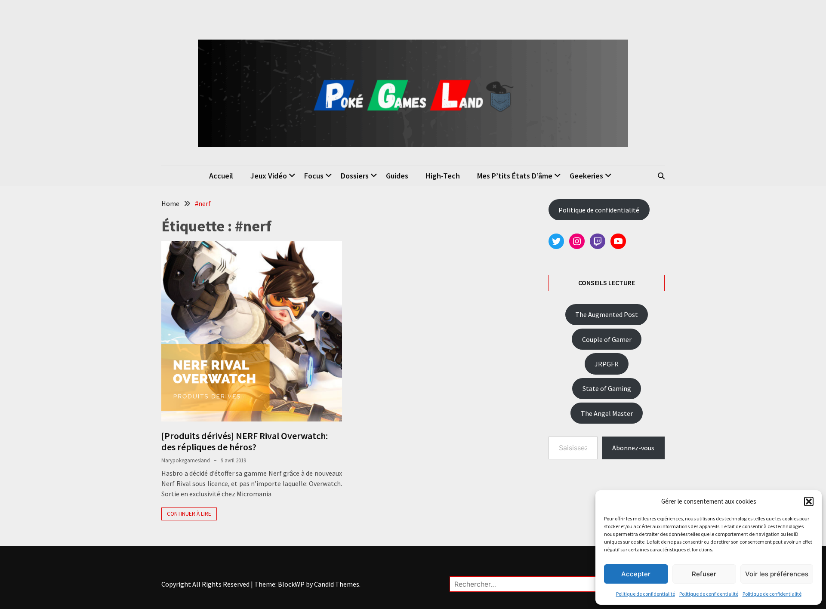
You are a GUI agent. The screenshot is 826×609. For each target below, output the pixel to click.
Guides (397, 176)
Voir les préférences (776, 574)
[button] (808, 501)
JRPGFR (607, 364)
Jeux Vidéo (268, 176)
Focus (314, 176)
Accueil (221, 176)
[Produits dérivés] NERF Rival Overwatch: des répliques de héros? (244, 441)
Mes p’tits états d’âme (514, 176)
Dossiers (355, 176)
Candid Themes (336, 584)
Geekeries (586, 176)
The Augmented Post (606, 314)
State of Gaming (607, 388)
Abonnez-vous (633, 447)
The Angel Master (607, 413)
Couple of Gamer (607, 339)
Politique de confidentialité (645, 594)
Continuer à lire (189, 513)
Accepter (635, 574)
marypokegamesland (185, 460)
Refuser (704, 574)
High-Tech (442, 176)
